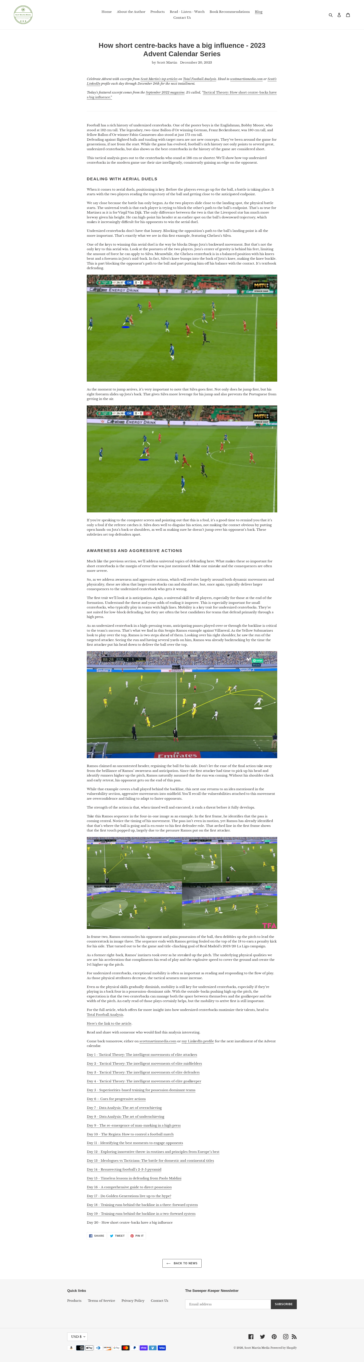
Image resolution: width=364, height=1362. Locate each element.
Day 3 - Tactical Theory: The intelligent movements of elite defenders (143, 1072)
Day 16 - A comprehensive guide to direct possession (129, 1187)
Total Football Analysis (105, 1015)
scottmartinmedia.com (157, 1041)
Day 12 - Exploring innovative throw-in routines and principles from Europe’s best (153, 1152)
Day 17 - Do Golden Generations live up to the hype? (129, 1196)
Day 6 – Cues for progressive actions (116, 1099)
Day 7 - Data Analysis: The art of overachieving (124, 1108)
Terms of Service (101, 1301)
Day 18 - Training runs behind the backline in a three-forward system (142, 1205)
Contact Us (159, 1301)
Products (74, 1301)
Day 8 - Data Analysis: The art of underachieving (125, 1117)
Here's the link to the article (109, 1023)
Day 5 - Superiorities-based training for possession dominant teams (141, 1090)
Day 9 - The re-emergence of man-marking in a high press (134, 1125)
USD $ (76, 1337)
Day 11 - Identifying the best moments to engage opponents (135, 1143)
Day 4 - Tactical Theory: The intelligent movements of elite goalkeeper (144, 1081)
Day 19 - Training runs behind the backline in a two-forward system (141, 1214)
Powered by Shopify (283, 1347)
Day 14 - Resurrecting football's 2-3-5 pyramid (124, 1169)
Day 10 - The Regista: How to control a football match (130, 1134)
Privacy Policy (133, 1301)
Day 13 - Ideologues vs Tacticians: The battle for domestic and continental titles (150, 1161)
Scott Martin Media (257, 1347)
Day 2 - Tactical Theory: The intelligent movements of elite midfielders (144, 1063)
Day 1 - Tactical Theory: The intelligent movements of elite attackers (142, 1055)
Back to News (185, 1263)
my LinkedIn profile (198, 1041)
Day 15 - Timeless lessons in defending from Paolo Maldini (134, 1178)
